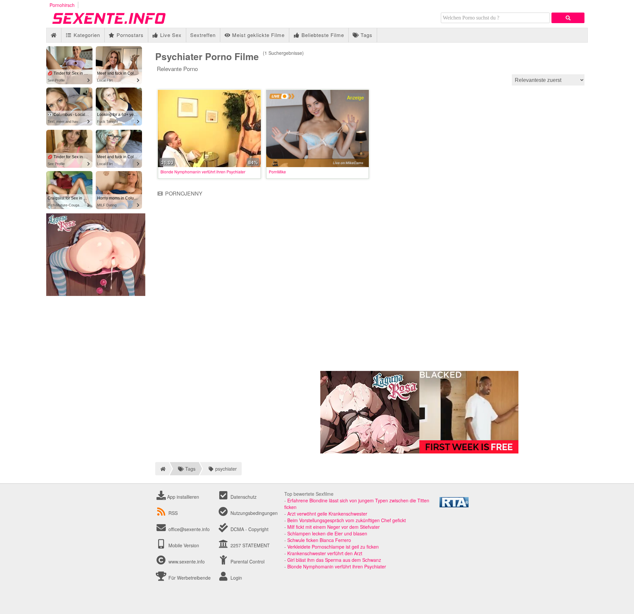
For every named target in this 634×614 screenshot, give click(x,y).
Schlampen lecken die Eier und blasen (327, 533)
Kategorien (86, 34)
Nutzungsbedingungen (253, 513)
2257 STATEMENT (249, 545)
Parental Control (246, 561)
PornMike (277, 171)
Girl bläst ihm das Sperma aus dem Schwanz (334, 560)
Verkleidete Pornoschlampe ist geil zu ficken (333, 546)
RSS (173, 513)
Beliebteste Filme (322, 34)
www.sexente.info (186, 561)
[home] (162, 468)
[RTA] (454, 505)
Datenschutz (243, 496)
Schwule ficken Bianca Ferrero (319, 540)
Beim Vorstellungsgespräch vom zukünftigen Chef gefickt (346, 520)
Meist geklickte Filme (257, 34)
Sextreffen (203, 34)
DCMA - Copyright (248, 529)
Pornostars (129, 34)
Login (235, 577)
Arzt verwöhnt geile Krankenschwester (327, 513)
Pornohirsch (62, 5)
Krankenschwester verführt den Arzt (324, 553)
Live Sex (170, 34)
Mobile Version (183, 545)
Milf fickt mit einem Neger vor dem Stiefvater (333, 527)
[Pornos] (119, 24)
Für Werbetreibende (189, 577)
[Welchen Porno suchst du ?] (567, 18)
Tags (365, 34)
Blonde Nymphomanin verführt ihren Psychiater (202, 171)
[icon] (54, 35)
